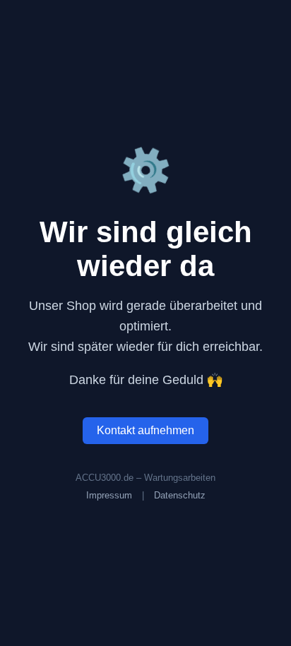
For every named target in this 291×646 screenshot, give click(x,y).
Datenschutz (180, 495)
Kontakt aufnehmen (145, 430)
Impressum (109, 495)
